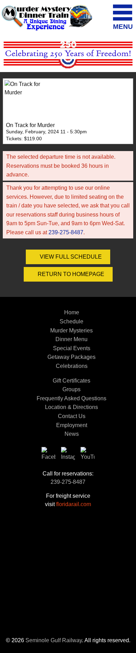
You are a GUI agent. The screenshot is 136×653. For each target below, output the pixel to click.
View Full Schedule (70, 257)
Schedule (71, 321)
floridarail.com (73, 504)
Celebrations (72, 366)
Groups (71, 389)
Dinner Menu (71, 339)
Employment (71, 425)
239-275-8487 (65, 232)
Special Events (71, 348)
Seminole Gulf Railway (53, 640)
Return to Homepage (70, 274)
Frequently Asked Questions (71, 398)
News (72, 434)
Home (71, 312)
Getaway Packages (71, 357)
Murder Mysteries (71, 330)
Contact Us (71, 416)
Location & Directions (71, 407)
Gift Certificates (71, 381)
